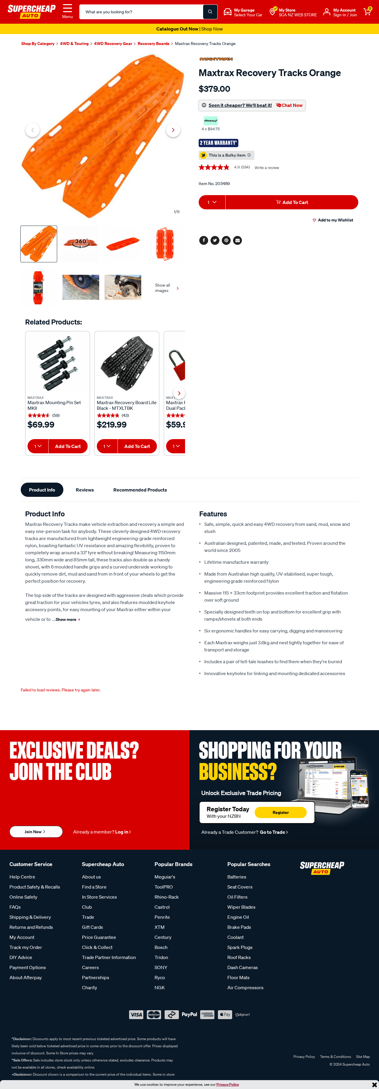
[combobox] (38, 446)
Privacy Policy (227, 1084)
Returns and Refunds (31, 927)
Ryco (160, 977)
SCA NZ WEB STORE (298, 14)
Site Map (363, 1056)
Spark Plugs (240, 947)
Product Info (42, 490)
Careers (90, 967)
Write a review (267, 168)
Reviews (85, 490)
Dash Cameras (242, 967)
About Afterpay (25, 977)
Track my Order (25, 947)
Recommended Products (140, 490)
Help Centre (22, 877)
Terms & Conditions (335, 1056)
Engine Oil (238, 917)
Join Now (33, 831)
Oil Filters (237, 897)
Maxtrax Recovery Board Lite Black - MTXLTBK (127, 405)
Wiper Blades (241, 907)
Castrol (162, 907)
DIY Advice (20, 957)
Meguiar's (165, 877)
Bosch (161, 947)
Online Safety (23, 897)
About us (91, 877)
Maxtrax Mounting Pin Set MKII (54, 405)
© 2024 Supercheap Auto (349, 1064)
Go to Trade (272, 832)
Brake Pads (239, 927)
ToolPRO (164, 887)
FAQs (15, 907)
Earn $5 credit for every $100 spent (189, 29)
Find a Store (94, 887)
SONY (161, 967)
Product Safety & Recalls (34, 887)
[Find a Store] (272, 12)
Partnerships (95, 977)
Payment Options (27, 967)
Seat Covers (240, 887)
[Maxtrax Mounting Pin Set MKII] (58, 363)
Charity (89, 987)
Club (87, 907)
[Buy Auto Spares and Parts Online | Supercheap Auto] (32, 11)
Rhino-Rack (167, 897)
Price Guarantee (99, 937)
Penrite (162, 917)
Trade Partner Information (109, 957)
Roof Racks (239, 957)
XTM (160, 927)
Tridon (161, 957)
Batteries (236, 877)
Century (163, 937)
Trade (88, 917)
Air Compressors (245, 987)
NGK (160, 987)
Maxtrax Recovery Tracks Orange (205, 43)
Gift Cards (92, 927)
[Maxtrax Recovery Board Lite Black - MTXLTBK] (127, 363)
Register (281, 812)
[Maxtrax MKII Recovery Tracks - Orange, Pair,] (103, 136)
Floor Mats (238, 977)
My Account (21, 937)
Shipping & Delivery (30, 917)
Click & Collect (97, 947)
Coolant (235, 937)
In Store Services (99, 897)
